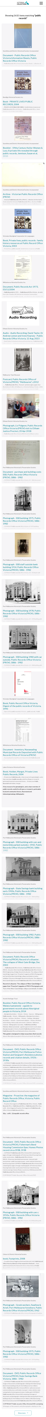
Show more (22, 1413)
